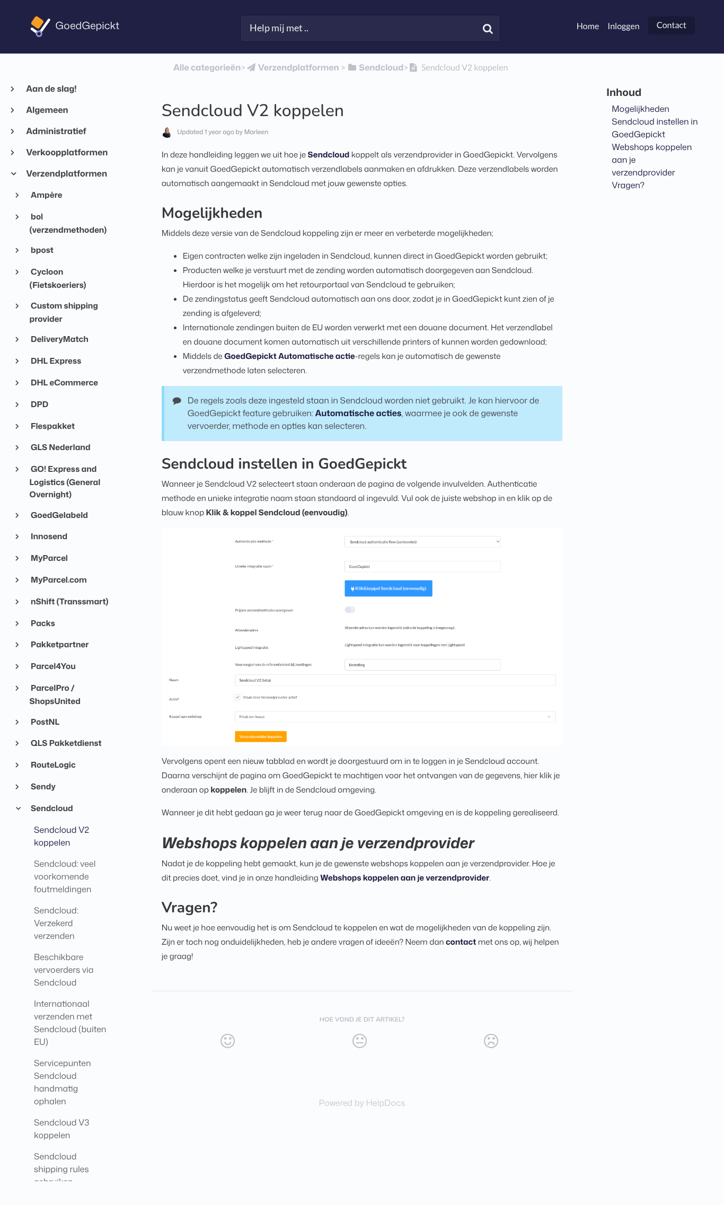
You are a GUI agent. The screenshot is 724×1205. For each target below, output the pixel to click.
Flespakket (52, 426)
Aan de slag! (51, 89)
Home (588, 26)
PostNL (45, 721)
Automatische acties (358, 413)
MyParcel (49, 558)
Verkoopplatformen (66, 153)
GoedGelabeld (59, 515)
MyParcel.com (58, 579)
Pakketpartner (59, 644)
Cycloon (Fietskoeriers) (58, 278)
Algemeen (46, 110)
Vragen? (628, 185)
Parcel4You (53, 666)
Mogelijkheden (640, 109)
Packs (42, 623)
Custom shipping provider (64, 312)
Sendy (43, 786)
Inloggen (623, 26)
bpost (42, 250)
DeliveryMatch (59, 339)
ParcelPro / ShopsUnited (55, 694)
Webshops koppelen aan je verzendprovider (404, 877)
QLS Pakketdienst (66, 743)
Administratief (55, 131)
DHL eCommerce (64, 382)
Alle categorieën (207, 68)
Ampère (46, 194)
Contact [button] (671, 25)
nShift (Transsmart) (69, 601)
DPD (39, 404)
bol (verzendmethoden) (68, 222)
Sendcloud (51, 808)
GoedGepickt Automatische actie (289, 356)
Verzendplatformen (66, 174)
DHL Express (56, 360)
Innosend (49, 536)
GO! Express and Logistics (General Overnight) (65, 481)
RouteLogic (53, 764)
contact (461, 941)
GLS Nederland (60, 447)
